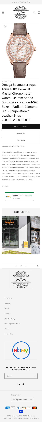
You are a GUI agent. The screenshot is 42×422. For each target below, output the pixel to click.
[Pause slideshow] (37, 265)
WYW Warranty (9, 319)
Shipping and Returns (12, 324)
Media (6, 329)
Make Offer (21, 133)
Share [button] (6, 186)
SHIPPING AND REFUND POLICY (13, 146)
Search (6, 308)
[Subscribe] (34, 376)
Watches (7, 303)
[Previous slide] (16, 265)
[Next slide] (26, 265)
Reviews (7, 314)
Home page (8, 298)
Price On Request (21, 126)
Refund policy (13, 418)
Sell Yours (21, 140)
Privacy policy (23, 418)
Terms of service (34, 418)
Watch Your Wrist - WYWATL (20, 416)
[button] (2, 12)
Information (8, 334)
